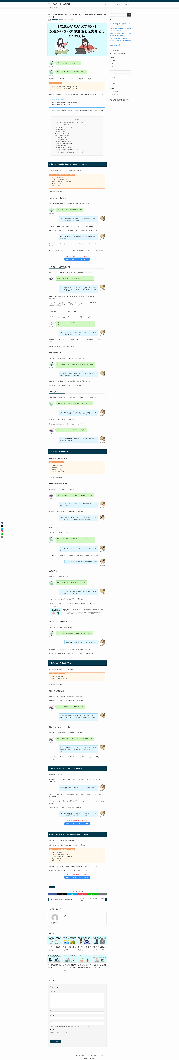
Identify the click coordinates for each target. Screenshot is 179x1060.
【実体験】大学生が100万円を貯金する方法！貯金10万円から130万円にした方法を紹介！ (83, 610)
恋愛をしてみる (61, 131)
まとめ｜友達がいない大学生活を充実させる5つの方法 (69, 152)
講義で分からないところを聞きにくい (66, 147)
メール (52, 1015)
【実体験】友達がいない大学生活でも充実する (67, 149)
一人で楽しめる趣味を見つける (65, 125)
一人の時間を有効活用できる (64, 135)
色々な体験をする (62, 129)
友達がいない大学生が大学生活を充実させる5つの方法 (69, 122)
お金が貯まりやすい (62, 139)
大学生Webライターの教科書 (59, 4)
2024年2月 (114, 80)
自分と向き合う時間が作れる (64, 141)
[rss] (129, 1)
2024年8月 (114, 63)
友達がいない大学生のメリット (63, 133)
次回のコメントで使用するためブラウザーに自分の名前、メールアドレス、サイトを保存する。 (72, 1026)
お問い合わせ (93, 1055)
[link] (65, 916)
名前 (51, 1010)
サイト (51, 1021)
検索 (129, 15)
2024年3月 (114, 77)
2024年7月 (114, 66)
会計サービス (115, 94)
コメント (52, 991)
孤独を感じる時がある (63, 145)
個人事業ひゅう (54, 923)
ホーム (77, 1055)
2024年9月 (114, 60)
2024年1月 (114, 83)
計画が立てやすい (62, 137)
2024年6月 (114, 69)
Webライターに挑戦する (63, 124)
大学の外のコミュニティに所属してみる (67, 127)
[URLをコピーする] (102, 894)
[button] (52, 894)
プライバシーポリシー (84, 1055)
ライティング (55, 19)
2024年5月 (114, 72)
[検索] (130, 1)
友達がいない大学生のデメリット (63, 143)
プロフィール (100, 1055)
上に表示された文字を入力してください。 (59, 1032)
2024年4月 (114, 74)
